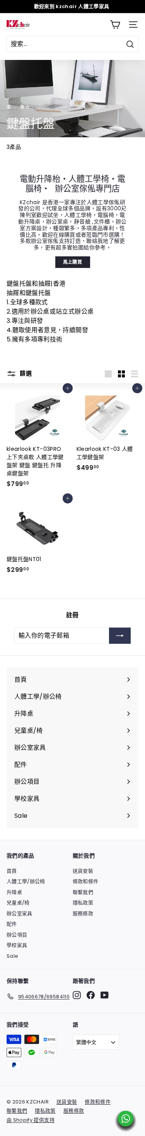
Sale (12, 956)
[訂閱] (120, 636)
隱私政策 (83, 902)
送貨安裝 (83, 871)
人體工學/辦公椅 (26, 881)
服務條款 (83, 913)
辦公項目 (17, 934)
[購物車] (115, 24)
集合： (27, 107)
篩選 (25, 373)
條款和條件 (86, 881)
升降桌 (14, 892)
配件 (12, 924)
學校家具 (17, 945)
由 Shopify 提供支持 (31, 1120)
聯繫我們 (83, 892)
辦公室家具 (19, 913)
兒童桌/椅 (18, 902)
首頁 (12, 871)
